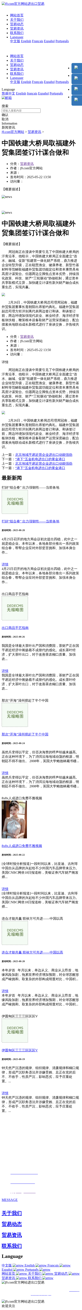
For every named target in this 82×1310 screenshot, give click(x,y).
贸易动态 (17, 24)
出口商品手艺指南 (15, 628)
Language (16, 37)
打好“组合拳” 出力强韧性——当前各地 (30, 521)
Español (49, 41)
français (32, 93)
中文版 (15, 41)
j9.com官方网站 (13, 132)
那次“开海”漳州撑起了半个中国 (25, 734)
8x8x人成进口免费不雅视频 (22, 846)
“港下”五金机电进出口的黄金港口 (40, 459)
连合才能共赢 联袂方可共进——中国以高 (32, 952)
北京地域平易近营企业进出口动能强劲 (43, 454)
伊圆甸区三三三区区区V (20, 1050)
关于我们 (17, 19)
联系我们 (17, 33)
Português (62, 41)
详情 (5, 564)
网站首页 (17, 15)
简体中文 (8, 93)
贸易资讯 (17, 28)
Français (37, 41)
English (26, 41)
